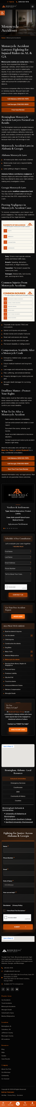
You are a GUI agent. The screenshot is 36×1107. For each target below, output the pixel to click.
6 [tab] (13, 528)
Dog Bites (8, 647)
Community (5, 1075)
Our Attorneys (5, 1072)
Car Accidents (9, 635)
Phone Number (9, 858)
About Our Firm (6, 1069)
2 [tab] (5, 528)
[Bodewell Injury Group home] (9, 6)
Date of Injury (8, 881)
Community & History (18, 796)
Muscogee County (7, 1036)
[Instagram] (12, 989)
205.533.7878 (8, 968)
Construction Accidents (13, 643)
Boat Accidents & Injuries (13, 631)
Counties (18, 801)
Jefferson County (7, 1032)
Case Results (5, 1059)
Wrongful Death (10, 693)
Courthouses (18, 787)
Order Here (18, 616)
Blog (2, 1049)
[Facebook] (3, 989)
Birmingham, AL (6, 1026)
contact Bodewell (22, 450)
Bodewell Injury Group (16, 712)
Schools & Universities (18, 779)
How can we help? (10, 892)
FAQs (3, 1052)
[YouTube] (17, 989)
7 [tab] (15, 528)
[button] (2, 13)
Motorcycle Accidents (12, 659)
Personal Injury (10, 669)
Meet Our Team (7, 450)
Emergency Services (18, 783)
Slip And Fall (9, 677)
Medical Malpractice (12, 655)
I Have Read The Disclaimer (16, 910)
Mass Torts (8, 651)
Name (6, 846)
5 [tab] (11, 528)
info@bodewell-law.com (12, 971)
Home (3, 38)
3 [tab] (7, 528)
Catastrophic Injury (7, 1013)
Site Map (3, 1095)
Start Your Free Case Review (18, 469)
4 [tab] (9, 528)
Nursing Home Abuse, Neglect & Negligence (15, 664)
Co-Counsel (5, 1079)
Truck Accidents (10, 681)
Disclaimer (7, 905)
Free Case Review (18, 110)
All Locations (5, 1039)
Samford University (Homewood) (19, 822)
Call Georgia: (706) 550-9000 (18, 104)
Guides (3, 1056)
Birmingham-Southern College (18, 819)
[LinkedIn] (7, 989)
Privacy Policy (17, 905)
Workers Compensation (12, 689)
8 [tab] (16, 528)
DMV (18, 792)
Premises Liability (11, 673)
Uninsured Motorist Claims (14, 685)
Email (5, 869)
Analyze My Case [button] (18, 729)
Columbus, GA (6, 1029)
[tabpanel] (18, 517)
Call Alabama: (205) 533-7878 (18, 99)
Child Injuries (9, 639)
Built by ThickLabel (7, 1092)
